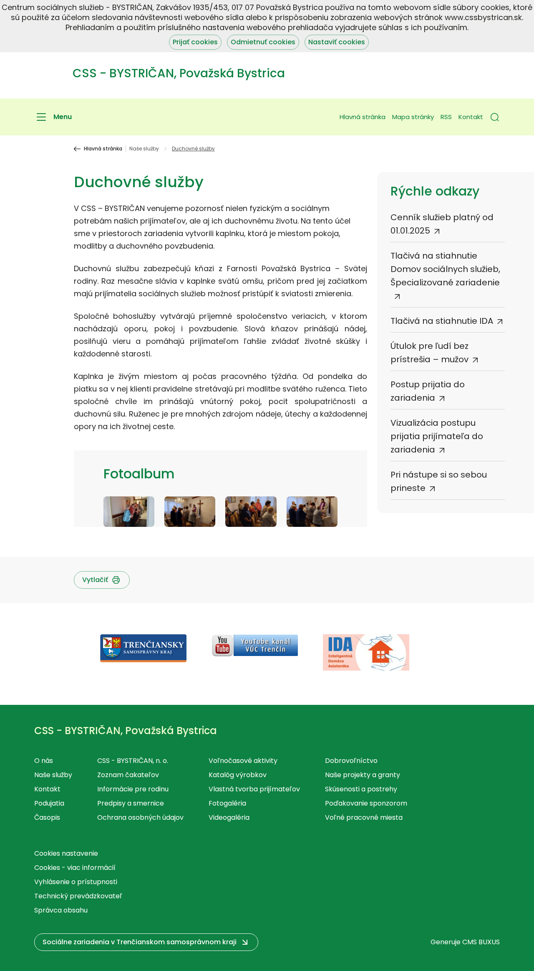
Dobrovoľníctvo (351, 760)
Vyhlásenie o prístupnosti (75, 882)
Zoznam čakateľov (128, 775)
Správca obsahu (61, 910)
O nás (43, 760)
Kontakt (470, 116)
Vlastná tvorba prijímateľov (254, 789)
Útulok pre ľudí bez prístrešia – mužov (429, 352)
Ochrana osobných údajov (140, 817)
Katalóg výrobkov (238, 775)
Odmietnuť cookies (263, 42)
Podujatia (49, 803)
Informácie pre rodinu (133, 789)
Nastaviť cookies (336, 42)
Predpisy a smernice (130, 803)
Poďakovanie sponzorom (366, 803)
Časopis (47, 817)
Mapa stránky (413, 116)
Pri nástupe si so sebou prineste (438, 481)
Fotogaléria (227, 803)
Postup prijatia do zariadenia (427, 391)
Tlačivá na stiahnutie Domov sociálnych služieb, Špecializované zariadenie (445, 269)
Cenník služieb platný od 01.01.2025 (442, 223)
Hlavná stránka (362, 116)
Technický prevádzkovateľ (78, 896)
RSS (446, 116)
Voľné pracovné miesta (364, 817)
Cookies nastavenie (66, 853)
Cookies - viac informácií (75, 867)
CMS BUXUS (481, 942)
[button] (494, 117)
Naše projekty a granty (362, 775)
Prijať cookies (195, 42)
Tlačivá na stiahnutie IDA (441, 321)
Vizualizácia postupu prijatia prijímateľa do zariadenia (436, 436)
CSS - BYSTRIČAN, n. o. (132, 760)
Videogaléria (229, 817)
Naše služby (144, 148)
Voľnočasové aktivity (243, 760)
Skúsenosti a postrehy (361, 789)
